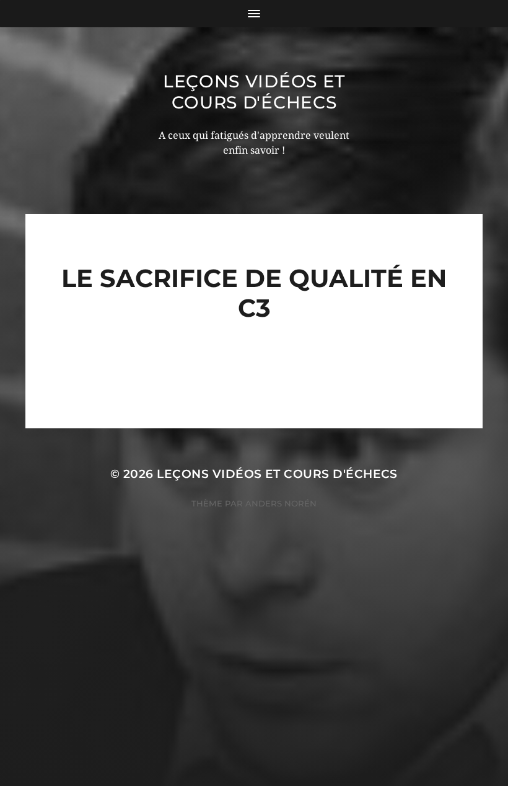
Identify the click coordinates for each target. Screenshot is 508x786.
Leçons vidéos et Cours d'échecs (254, 92)
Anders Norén (281, 503)
